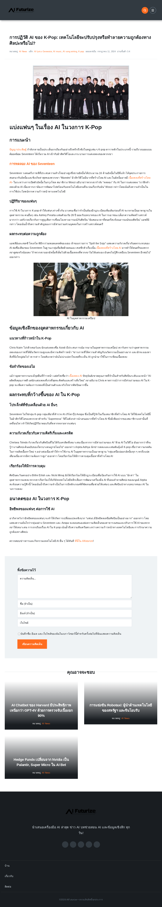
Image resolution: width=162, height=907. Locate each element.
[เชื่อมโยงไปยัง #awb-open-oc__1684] (153, 10)
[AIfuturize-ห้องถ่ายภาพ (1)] (21, 5)
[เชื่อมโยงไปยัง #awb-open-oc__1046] (145, 10)
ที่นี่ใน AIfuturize (84, 541)
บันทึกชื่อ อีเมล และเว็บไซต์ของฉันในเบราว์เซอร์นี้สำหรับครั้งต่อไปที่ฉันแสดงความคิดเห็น (71, 633)
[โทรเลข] (97, 844)
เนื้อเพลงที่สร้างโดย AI (108, 247)
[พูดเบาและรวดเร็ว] (73, 844)
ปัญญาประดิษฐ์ (17, 149)
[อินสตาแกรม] (81, 844)
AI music (57, 51)
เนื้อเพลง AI (75, 376)
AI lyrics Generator (43, 51)
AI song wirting (70, 51)
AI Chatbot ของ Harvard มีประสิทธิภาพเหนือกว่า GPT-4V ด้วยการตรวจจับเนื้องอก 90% (41, 710)
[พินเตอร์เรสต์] (89, 844)
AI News (23, 51)
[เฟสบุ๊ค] (65, 844)
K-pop (81, 51)
